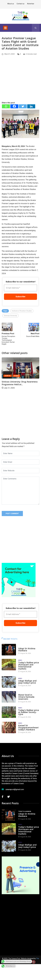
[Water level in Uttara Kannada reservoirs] (9, 697)
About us (10, 4)
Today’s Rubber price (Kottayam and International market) (28, 665)
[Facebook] (14, 106)
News (20, 660)
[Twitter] (23, 106)
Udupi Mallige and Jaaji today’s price (27, 681)
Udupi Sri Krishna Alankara (26, 649)
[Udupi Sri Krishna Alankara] (9, 649)
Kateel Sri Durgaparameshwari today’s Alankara (28, 727)
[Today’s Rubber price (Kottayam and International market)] (9, 664)
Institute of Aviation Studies (22, 311)
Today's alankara (24, 646)
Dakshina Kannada (31, 370)
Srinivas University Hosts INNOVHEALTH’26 (24, 378)
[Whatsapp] (6, 106)
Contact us (20, 4)
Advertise (30, 4)
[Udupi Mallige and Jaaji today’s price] (9, 682)
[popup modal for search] (35, 28)
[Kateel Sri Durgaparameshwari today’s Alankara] (9, 727)
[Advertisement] (20, 82)
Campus (18, 370)
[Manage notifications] (34, 962)
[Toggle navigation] (5, 27)
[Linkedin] (31, 106)
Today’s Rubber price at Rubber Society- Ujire (28, 712)
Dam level (21, 692)
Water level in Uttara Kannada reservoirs (26, 696)
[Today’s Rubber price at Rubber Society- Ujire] (9, 712)
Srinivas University (10, 316)
